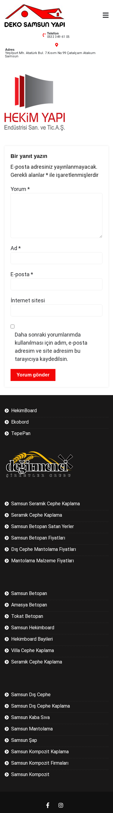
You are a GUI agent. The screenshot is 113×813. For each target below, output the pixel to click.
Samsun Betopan (29, 593)
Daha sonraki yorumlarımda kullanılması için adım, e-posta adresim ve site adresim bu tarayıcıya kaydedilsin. (51, 346)
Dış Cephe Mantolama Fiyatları (43, 549)
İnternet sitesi (28, 300)
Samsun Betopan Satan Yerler (42, 526)
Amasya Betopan (29, 605)
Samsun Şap (24, 740)
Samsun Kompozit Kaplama (40, 751)
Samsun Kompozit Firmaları (39, 763)
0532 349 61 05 (58, 36)
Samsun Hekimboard (32, 627)
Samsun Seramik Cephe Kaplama (45, 503)
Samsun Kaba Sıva (30, 717)
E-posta (22, 274)
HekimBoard (24, 410)
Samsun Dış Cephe (31, 694)
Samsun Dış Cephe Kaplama (40, 706)
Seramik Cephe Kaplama (36, 515)
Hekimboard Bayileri (32, 639)
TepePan (20, 433)
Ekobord (20, 422)
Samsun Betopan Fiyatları (38, 538)
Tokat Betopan (27, 616)
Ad (16, 248)
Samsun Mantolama (32, 729)
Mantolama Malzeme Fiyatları (42, 561)
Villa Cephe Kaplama (32, 650)
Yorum (20, 189)
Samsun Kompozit (30, 774)
